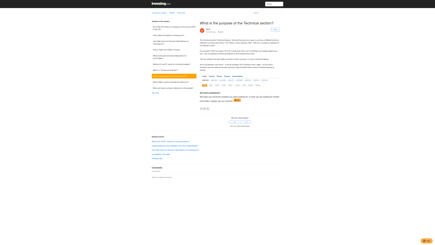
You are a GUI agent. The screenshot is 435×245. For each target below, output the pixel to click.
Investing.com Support (159, 13)
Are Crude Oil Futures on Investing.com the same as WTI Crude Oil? (174, 28)
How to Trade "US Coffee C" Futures (166, 49)
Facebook (201, 108)
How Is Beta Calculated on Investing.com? (168, 35)
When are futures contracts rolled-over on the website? (173, 88)
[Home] (161, 4)
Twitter (204, 108)
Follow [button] (275, 30)
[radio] (234, 122)
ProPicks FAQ (157, 158)
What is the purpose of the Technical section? (169, 76)
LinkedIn (207, 108)
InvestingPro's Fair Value (161, 154)
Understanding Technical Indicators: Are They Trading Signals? (175, 146)
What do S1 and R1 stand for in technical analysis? (171, 64)
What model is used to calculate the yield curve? (170, 82)
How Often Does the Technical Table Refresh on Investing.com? (170, 42)
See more (155, 93)
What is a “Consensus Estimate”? (165, 70)
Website (172, 13)
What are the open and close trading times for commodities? (169, 56)
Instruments (181, 13)
